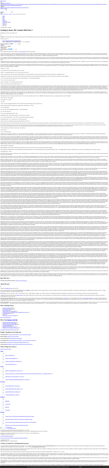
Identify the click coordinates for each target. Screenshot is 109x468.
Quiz (18, 5)
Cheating (10, 14)
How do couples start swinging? (25, 334)
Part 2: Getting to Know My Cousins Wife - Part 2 (12, 40)
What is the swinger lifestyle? (13, 334)
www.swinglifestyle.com (11, 428)
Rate (3, 19)
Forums (71, 4)
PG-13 (9, 46)
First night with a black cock (8, 309)
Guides (82, 4)
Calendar (13, 4)
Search (4, 20)
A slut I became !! (6, 310)
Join (12, 11)
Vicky (4, 314)
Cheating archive (19, 295)
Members (2, 397)
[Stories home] (0, 43)
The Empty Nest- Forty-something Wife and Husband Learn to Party (15, 312)
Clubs (35, 4)
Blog (8, 436)
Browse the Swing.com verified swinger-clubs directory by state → (17, 342)
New (3, 17)
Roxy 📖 (4, 25)
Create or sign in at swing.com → (21, 280)
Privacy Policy (8, 438)
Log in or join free (22, 51)
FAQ (9, 5)
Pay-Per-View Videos (7, 22)
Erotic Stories (46, 4)
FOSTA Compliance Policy (16, 438)
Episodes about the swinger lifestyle (15, 338)
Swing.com (12, 7)
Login (5, 3)
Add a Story (5, 21)
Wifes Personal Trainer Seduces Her (9, 322)
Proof (6, 46)
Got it (80, 466)
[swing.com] (7, 11)
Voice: (11, 44)
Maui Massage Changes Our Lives (9, 326)
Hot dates (2, 381)
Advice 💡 (5, 23)
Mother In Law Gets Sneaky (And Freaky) (10, 327)
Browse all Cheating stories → (5, 317)
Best (3, 18)
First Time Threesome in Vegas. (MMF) (10, 324)
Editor (4, 7)
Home (1, 14)
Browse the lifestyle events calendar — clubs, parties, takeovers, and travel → (23, 340)
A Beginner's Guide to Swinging (13, 336)
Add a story (66, 298)
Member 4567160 (8, 288)
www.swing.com (8, 427)
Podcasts (58, 4)
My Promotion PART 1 (7, 313)
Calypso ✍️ (5, 24)
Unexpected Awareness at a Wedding (9, 315)
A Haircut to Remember (7, 325)
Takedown (5, 436)
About (10, 436)
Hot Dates (24, 4)
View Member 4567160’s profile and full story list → (9, 329)
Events (6, 4)
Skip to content (3, 0)
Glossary (92, 4)
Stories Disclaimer (24, 438)
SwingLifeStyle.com (22, 7)
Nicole (2, 45)
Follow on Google (3, 8)
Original (3, 46)
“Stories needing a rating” (87, 298)
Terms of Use (2, 438)
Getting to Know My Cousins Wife (9, 311)
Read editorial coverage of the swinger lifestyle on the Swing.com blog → (19, 344)
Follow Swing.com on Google (5, 349)
